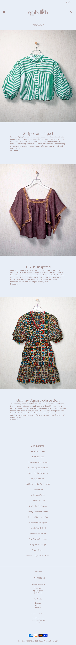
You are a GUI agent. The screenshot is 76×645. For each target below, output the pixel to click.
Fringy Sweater (38, 550)
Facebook (38, 588)
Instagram (39, 590)
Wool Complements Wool (38, 468)
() (68, 2)
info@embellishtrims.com (38, 576)
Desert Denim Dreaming (38, 473)
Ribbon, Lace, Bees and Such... (38, 556)
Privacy (38, 608)
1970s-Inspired (38, 267)
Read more (14, 150)
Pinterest (38, 593)
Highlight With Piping (38, 523)
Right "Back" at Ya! (38, 495)
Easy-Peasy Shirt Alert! (38, 539)
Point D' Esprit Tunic (38, 528)
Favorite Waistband (38, 534)
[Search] (71, 12)
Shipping (38, 605)
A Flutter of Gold (38, 501)
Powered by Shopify (51, 641)
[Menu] (4, 12)
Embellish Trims (37, 641)
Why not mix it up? (38, 545)
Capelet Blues (38, 490)
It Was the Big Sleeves (38, 506)
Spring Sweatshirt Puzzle (38, 512)
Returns (38, 603)
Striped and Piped (38, 133)
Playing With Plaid (38, 479)
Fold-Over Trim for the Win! (38, 484)
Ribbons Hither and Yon (38, 517)
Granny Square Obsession (38, 400)
